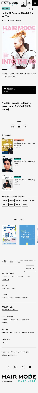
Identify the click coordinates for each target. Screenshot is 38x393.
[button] (19, 90)
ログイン (4, 343)
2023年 (25, 201)
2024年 (18, 201)
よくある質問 (6, 339)
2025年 (11, 201)
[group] (8, 235)
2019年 (18, 205)
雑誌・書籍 (5, 261)
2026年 (5, 201)
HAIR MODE (17, 158)
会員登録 (23, 5)
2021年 (5, 205)
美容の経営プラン (19, 140)
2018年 (25, 205)
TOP (2, 261)
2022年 (32, 201)
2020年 (11, 205)
